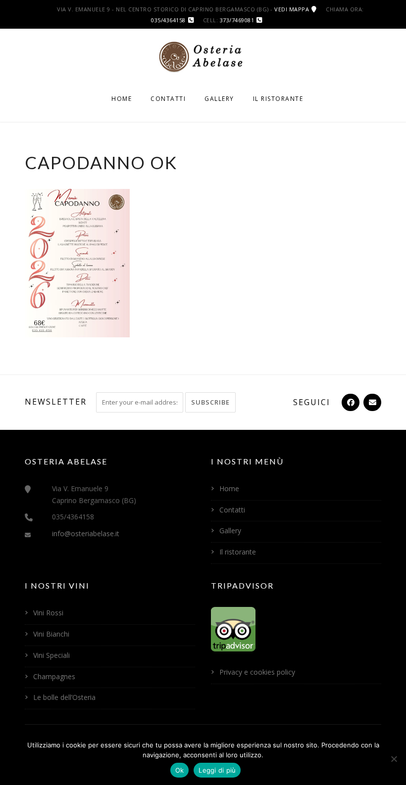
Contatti (168, 98)
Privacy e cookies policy (257, 672)
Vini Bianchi (51, 634)
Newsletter (56, 401)
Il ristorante (278, 98)
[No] (394, 759)
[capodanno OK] (77, 262)
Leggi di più (217, 770)
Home (121, 98)
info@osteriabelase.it (85, 533)
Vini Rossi (48, 612)
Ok (179, 770)
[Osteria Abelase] (203, 56)
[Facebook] (349, 402)
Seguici (311, 402)
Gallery (219, 98)
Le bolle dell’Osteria (64, 697)
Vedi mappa (291, 9)
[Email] (371, 402)
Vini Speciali (51, 655)
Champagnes (54, 676)
